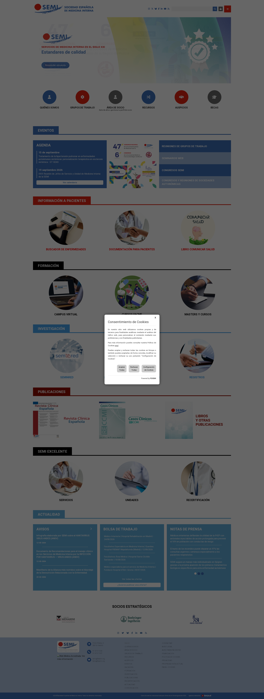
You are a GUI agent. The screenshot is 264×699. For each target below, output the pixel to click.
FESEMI (153, 378)
